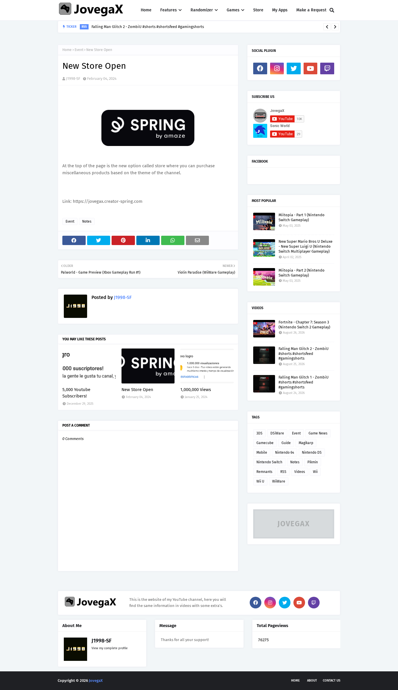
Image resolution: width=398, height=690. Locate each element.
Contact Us (331, 680)
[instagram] (277, 68)
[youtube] (311, 68)
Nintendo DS (312, 452)
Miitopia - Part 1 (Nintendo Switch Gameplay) (302, 217)
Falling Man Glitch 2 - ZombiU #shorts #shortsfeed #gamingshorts (147, 26)
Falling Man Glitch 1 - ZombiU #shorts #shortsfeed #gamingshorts (304, 382)
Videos (299, 472)
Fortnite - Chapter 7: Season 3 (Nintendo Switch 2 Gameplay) (304, 324)
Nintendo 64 (284, 452)
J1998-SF (73, 78)
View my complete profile (109, 648)
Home (67, 50)
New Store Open (137, 389)
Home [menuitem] (146, 10)
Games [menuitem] (233, 10)
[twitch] (327, 68)
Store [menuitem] (258, 10)
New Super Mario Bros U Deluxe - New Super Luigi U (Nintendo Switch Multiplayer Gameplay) (305, 246)
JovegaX (96, 680)
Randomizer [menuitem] (202, 10)
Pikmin (312, 462)
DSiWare (277, 433)
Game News (318, 433)
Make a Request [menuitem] (311, 10)
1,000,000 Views (195, 389)
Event (79, 50)
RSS (283, 472)
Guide (286, 443)
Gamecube (265, 443)
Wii (315, 472)
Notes (86, 221)
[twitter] (294, 68)
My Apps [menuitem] (280, 10)
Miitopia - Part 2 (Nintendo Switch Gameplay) (302, 272)
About (312, 680)
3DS (259, 433)
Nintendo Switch (269, 462)
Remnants (264, 472)
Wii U (260, 481)
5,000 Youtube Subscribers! (76, 393)
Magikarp (306, 443)
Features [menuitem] (168, 10)
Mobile (261, 452)
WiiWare (278, 481)
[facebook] (260, 68)
